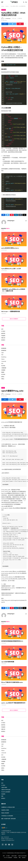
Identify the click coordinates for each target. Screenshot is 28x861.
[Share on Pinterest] (20, 24)
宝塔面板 (3, 370)
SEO (2, 363)
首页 (2, 329)
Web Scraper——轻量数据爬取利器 (10, 311)
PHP (2, 354)
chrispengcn (8, 18)
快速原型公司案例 (5, 810)
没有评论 (20, 18)
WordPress (3, 357)
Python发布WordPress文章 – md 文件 (11, 268)
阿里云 (2, 378)
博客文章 (3, 337)
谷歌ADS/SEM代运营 (5, 789)
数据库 (2, 372)
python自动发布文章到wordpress (10, 248)
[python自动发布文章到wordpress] (14, 239)
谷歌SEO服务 (4, 787)
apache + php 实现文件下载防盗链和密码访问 (13, 703)
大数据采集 (3, 367)
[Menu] (2, 2)
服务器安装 (3, 350)
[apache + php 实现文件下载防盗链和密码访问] (14, 694)
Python (3, 9)
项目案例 (3, 335)
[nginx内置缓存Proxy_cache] (14, 411)
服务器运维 (3, 348)
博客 (2, 796)
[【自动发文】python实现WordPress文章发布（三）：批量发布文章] (14, 280)
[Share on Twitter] (12, 24)
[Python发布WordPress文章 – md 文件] (14, 260)
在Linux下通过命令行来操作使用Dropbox (12, 682)
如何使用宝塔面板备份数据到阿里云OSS (12, 641)
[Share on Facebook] (5, 24)
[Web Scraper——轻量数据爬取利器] (14, 302)
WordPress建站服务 (5, 791)
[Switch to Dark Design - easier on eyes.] (24, 2)
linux (3, 387)
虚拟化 (2, 376)
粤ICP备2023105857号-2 (20, 852)
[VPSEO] (14, 2)
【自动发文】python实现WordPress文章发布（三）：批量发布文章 (13, 290)
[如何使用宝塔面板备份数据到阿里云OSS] (14, 632)
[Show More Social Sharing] (25, 24)
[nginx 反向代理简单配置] (14, 653)
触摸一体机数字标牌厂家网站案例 (8, 818)
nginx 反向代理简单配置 (7, 662)
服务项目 (3, 333)
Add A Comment (14, 318)
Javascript (3, 361)
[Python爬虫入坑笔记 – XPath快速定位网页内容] (14, 35)
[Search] (26, 2)
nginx (2, 352)
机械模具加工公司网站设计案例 (8, 807)
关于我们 (3, 331)
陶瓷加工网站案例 (5, 812)
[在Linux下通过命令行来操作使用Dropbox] (14, 673)
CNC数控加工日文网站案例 (7, 815)
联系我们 (3, 340)
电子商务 (3, 365)
